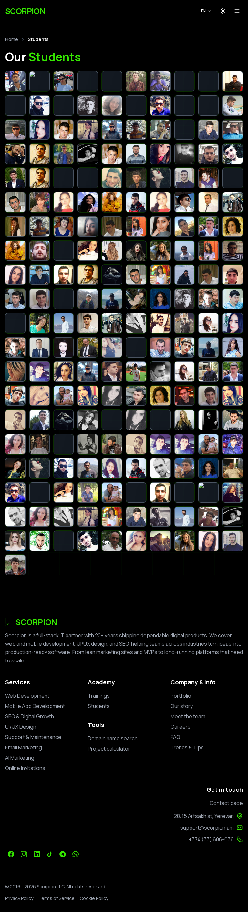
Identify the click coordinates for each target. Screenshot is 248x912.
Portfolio (180, 695)
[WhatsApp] (75, 854)
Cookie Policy (94, 898)
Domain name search (113, 738)
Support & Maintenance (33, 737)
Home (11, 39)
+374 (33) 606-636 (211, 839)
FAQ (175, 737)
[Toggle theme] (223, 11)
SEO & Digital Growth (29, 716)
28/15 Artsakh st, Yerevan (204, 816)
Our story (181, 706)
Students (99, 706)
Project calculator (109, 748)
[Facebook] (11, 854)
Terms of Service (56, 898)
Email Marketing (23, 747)
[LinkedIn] (37, 854)
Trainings (99, 695)
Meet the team (187, 716)
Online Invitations (25, 768)
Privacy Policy (19, 898)
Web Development (27, 695)
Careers (180, 726)
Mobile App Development (35, 706)
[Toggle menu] (237, 11)
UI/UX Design (20, 726)
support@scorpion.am (207, 827)
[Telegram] (62, 854)
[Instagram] (24, 854)
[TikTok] (50, 854)
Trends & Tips (187, 747)
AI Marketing (19, 757)
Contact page (226, 803)
